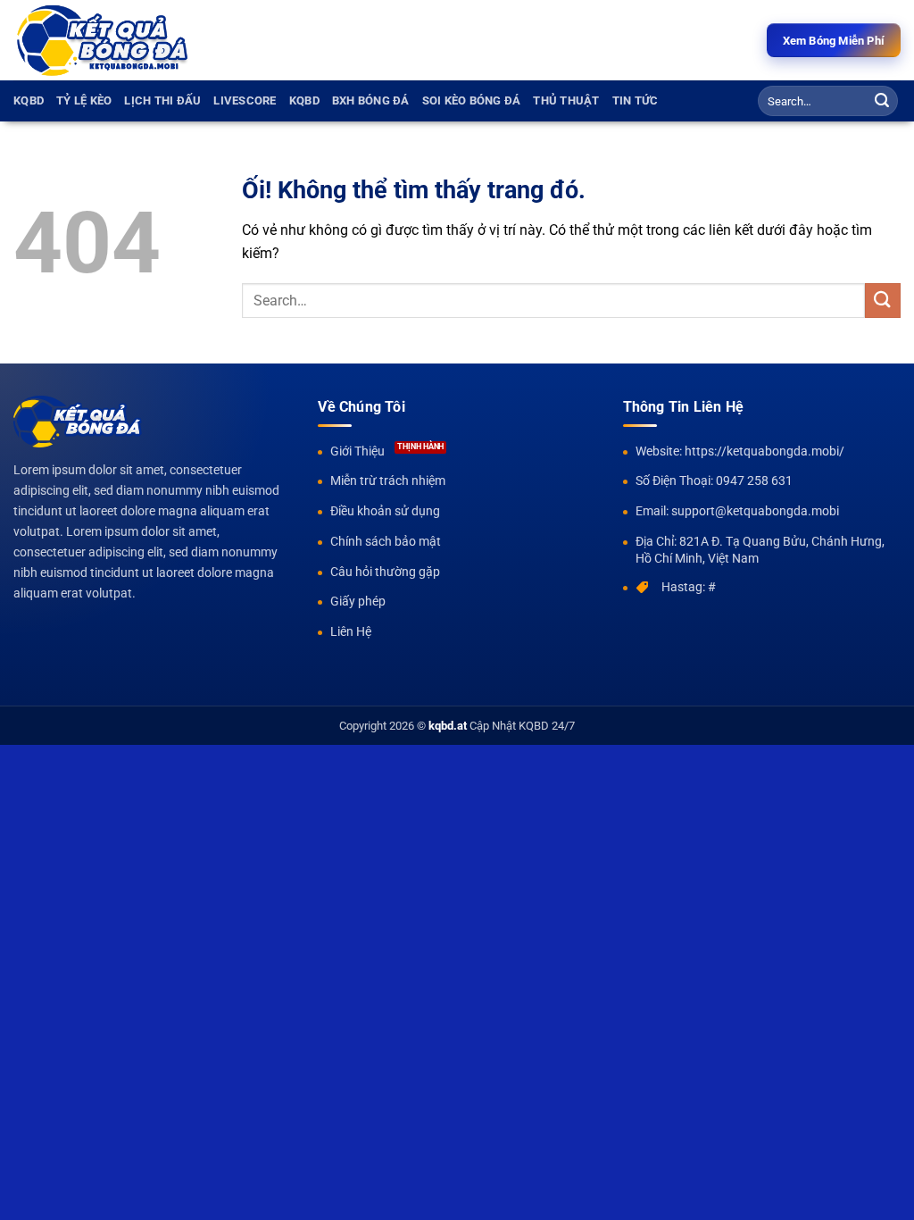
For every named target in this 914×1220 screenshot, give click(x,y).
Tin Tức (635, 100)
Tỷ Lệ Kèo (84, 100)
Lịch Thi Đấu (162, 100)
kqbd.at (447, 725)
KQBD (28, 100)
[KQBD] (102, 40)
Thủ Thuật (566, 100)
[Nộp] (882, 101)
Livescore (244, 100)
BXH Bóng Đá (371, 100)
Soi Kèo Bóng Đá (471, 100)
